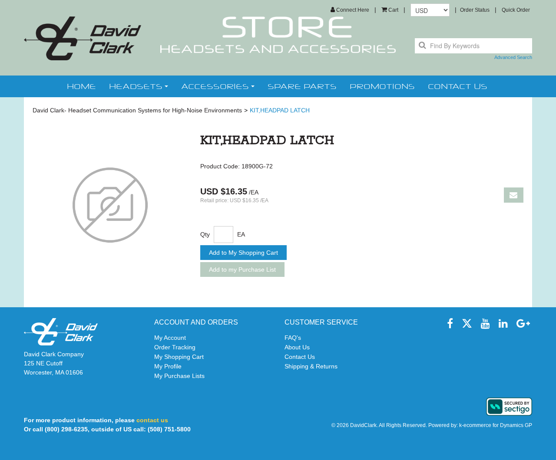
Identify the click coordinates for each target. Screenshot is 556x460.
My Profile (168, 366)
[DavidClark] (82, 38)
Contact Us (300, 356)
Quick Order (516, 10)
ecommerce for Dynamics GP (497, 425)
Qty (205, 234)
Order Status (475, 10)
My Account (170, 337)
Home (81, 86)
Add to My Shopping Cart (243, 252)
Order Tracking (174, 347)
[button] (389, 10)
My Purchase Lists (179, 375)
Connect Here (352, 10)
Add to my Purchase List (242, 269)
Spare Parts (302, 86)
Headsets (135, 86)
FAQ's (293, 337)
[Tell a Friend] (513, 195)
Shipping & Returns (311, 366)
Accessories (215, 86)
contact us (457, 86)
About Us (297, 347)
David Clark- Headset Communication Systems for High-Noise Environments (137, 110)
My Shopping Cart (179, 356)
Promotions (382, 86)
